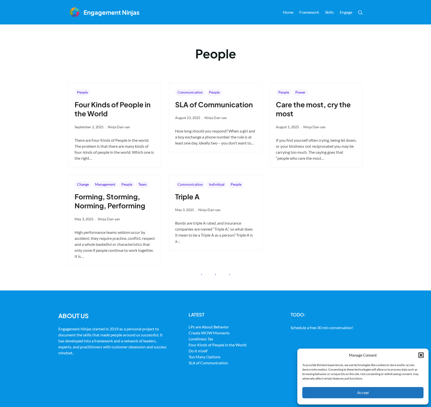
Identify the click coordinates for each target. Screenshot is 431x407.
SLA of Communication (214, 104)
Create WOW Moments (209, 332)
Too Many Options (204, 356)
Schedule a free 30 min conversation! (322, 327)
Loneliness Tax (201, 338)
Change (83, 184)
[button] (421, 355)
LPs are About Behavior (209, 326)
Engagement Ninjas (111, 12)
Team (142, 184)
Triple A (187, 196)
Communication (190, 92)
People (82, 92)
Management (105, 184)
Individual (216, 184)
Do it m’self (198, 350)
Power (300, 92)
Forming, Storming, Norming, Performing (110, 201)
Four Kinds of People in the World (113, 109)
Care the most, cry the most (313, 109)
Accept (363, 393)
